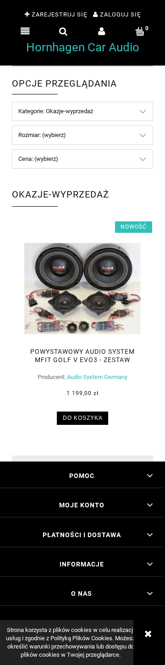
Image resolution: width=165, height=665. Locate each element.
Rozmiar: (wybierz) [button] (42, 135)
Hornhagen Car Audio (82, 47)
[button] (25, 31)
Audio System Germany (97, 377)
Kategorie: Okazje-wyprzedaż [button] (55, 111)
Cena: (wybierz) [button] (38, 158)
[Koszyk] (140, 31)
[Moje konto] (101, 31)
